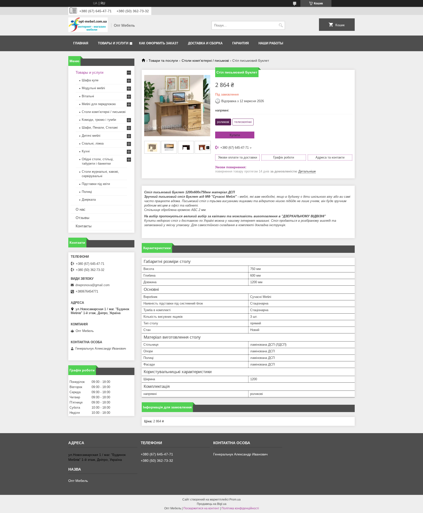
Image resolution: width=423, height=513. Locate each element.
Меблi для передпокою (99, 104)
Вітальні (88, 96)
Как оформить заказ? (158, 43)
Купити (235, 135)
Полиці (87, 192)
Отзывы (82, 218)
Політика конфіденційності (240, 508)
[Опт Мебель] (88, 25)
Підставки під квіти (96, 184)
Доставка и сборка (205, 43)
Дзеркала (89, 199)
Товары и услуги (113, 43)
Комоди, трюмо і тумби (99, 120)
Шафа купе (90, 80)
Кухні (86, 151)
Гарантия (240, 43)
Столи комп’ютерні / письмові (205, 60)
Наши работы (270, 43)
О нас (80, 209)
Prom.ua (235, 499)
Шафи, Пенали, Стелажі (100, 127)
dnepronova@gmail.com (92, 285)
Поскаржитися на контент (201, 508)
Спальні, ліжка (93, 143)
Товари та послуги (163, 60)
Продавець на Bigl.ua (211, 504)
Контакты (84, 226)
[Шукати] (280, 25)
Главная (80, 43)
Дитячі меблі (91, 135)
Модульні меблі (93, 88)
